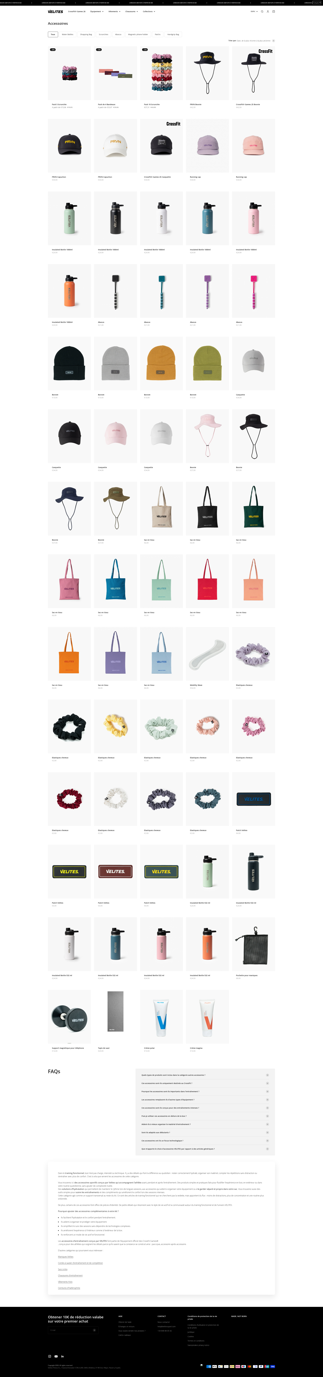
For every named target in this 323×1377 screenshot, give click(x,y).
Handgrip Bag (173, 34)
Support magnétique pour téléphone (68, 1048)
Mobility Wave (196, 685)
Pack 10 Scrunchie (152, 104)
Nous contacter (164, 1322)
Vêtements (113, 11)
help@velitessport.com (167, 1326)
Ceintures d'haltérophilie (69, 1288)
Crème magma (196, 1048)
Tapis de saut (104, 1048)
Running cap (195, 177)
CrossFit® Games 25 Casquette (157, 177)
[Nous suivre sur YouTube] (56, 1356)
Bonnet (55, 394)
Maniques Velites (65, 1256)
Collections (148, 11)
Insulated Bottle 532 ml (200, 903)
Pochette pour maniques (247, 975)
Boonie (193, 467)
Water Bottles (67, 34)
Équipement (95, 11)
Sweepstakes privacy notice (198, 1345)
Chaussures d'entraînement (70, 1275)
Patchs (157, 34)
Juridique (191, 1332)
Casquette (240, 394)
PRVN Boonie (195, 104)
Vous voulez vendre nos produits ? (131, 1331)
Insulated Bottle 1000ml (62, 249)
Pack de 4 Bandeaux (106, 104)
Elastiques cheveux (244, 685)
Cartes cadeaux (124, 1335)
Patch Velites (241, 830)
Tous (53, 34)
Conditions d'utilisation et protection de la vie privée (203, 1326)
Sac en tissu (149, 540)
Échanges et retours (126, 1326)
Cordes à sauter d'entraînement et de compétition (80, 1263)
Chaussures (130, 11)
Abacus (118, 34)
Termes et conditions (196, 1341)
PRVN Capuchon (59, 177)
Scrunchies (103, 34)
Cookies (191, 1336)
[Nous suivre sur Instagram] (49, 1356)
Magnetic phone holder (138, 34)
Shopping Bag (86, 34)
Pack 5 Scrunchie (59, 104)
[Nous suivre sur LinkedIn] (62, 1356)
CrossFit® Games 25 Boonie (248, 104)
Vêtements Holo (65, 1281)
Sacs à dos (62, 1269)
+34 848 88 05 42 (165, 1331)
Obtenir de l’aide (124, 1322)
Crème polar (149, 1048)
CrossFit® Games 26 (76, 11)
